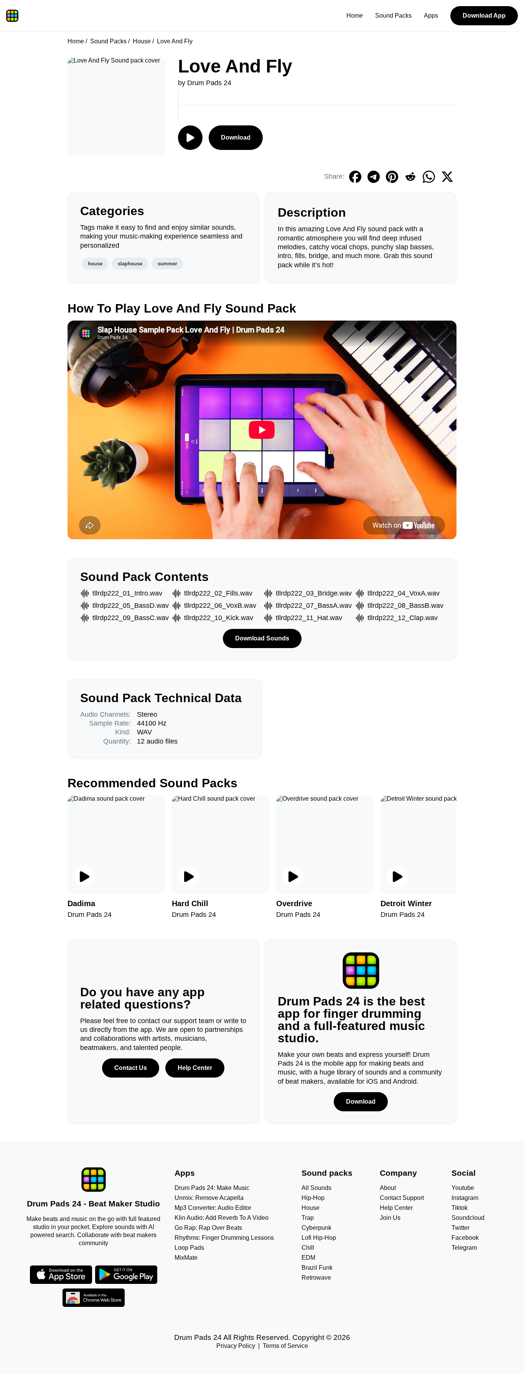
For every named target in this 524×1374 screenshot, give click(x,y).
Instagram (464, 1198)
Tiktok (459, 1208)
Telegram (464, 1247)
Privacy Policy (235, 1346)
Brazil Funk (317, 1267)
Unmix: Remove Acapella (209, 1198)
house (95, 264)
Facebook (465, 1237)
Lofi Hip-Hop (319, 1237)
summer (167, 264)
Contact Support (402, 1198)
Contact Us (130, 1068)
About (388, 1188)
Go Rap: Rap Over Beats (208, 1227)
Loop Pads (189, 1247)
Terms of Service (285, 1346)
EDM (308, 1257)
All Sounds (316, 1188)
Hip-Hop (313, 1198)
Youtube (462, 1188)
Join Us (390, 1217)
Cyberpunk (316, 1227)
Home (354, 15)
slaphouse (130, 264)
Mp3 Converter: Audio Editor (213, 1208)
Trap (308, 1217)
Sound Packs (393, 15)
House (142, 41)
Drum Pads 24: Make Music (212, 1188)
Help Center (195, 1068)
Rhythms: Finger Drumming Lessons (224, 1237)
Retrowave (316, 1277)
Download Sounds (262, 638)
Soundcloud (467, 1217)
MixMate (186, 1257)
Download (235, 137)
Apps (431, 15)
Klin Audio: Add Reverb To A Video (222, 1217)
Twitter (460, 1227)
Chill (308, 1247)
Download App (484, 15)
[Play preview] (84, 876)
